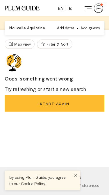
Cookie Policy (33, 183)
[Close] (75, 175)
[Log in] (92, 8)
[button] (22, 8)
